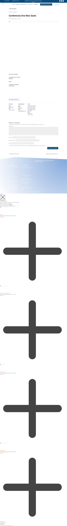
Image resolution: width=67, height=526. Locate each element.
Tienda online (23, 4)
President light (2, 450)
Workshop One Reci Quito (14, 153)
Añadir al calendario (14, 99)
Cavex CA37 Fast (3, 371)
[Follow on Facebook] (59, 1)
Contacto (36, 4)
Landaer (38, 191)
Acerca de (18, 4)
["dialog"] (33, 360)
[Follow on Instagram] (61, 1)
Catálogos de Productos (46, 4)
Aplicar (11, 204)
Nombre (10, 137)
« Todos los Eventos (12, 8)
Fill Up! (1, 214)
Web (9, 143)
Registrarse (2, 216)
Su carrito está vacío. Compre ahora (6, 525)
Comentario (11, 126)
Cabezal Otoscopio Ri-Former (5, 293)
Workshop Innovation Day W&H (51, 153)
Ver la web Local (30, 114)
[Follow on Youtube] (63, 1)
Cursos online (30, 4)
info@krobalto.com (26, 165)
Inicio (14, 4)
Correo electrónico (12, 140)
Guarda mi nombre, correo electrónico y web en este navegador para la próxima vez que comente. (27, 145)
